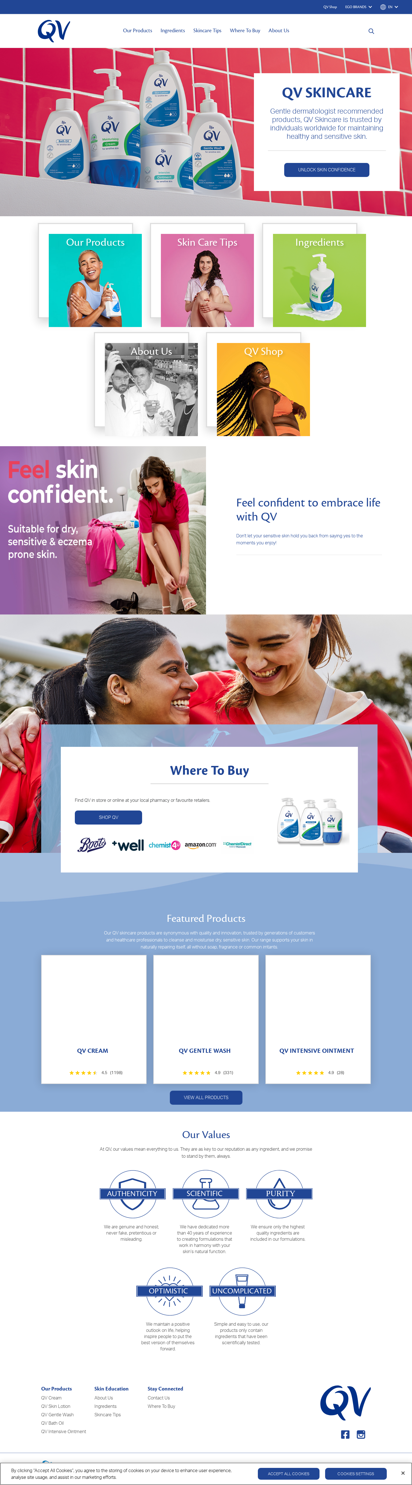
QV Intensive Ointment (63, 1431)
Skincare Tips (207, 30)
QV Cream (51, 1398)
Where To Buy (245, 30)
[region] (206, 1474)
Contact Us (159, 1398)
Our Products (137, 30)
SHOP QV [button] (108, 817)
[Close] (403, 1473)
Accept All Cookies (289, 1473)
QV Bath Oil (52, 1423)
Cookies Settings (355, 1473)
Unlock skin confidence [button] (326, 169)
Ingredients (173, 30)
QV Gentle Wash (57, 1414)
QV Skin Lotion (55, 1406)
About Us (279, 30)
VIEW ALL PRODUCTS (206, 1097)
